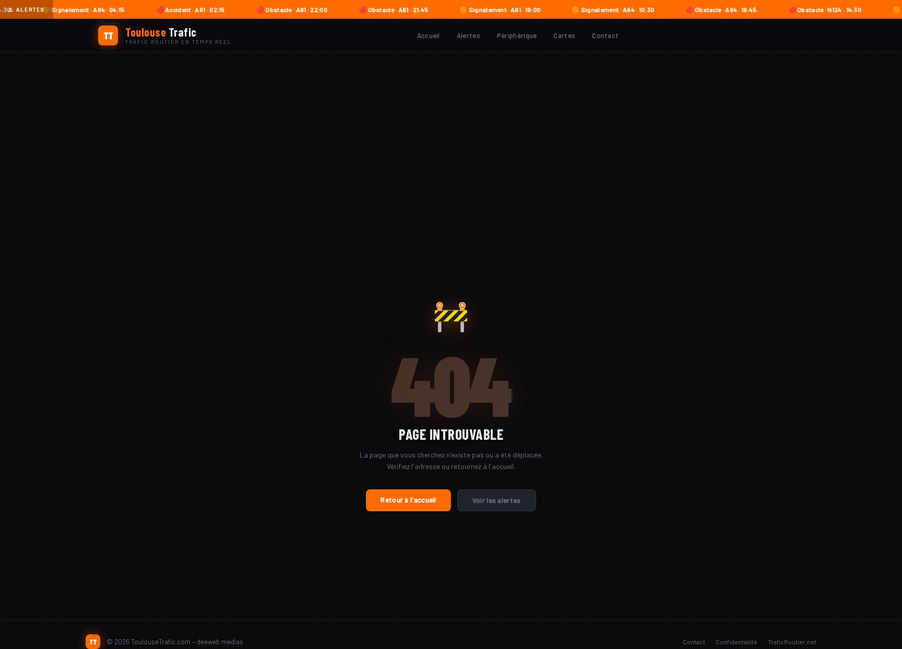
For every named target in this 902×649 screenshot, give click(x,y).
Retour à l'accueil (408, 500)
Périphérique (517, 35)
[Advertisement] (451, 131)
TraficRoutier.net (792, 641)
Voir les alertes (496, 500)
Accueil (428, 35)
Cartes (564, 35)
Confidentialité (736, 641)
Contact (605, 35)
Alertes (468, 35)
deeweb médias (220, 642)
